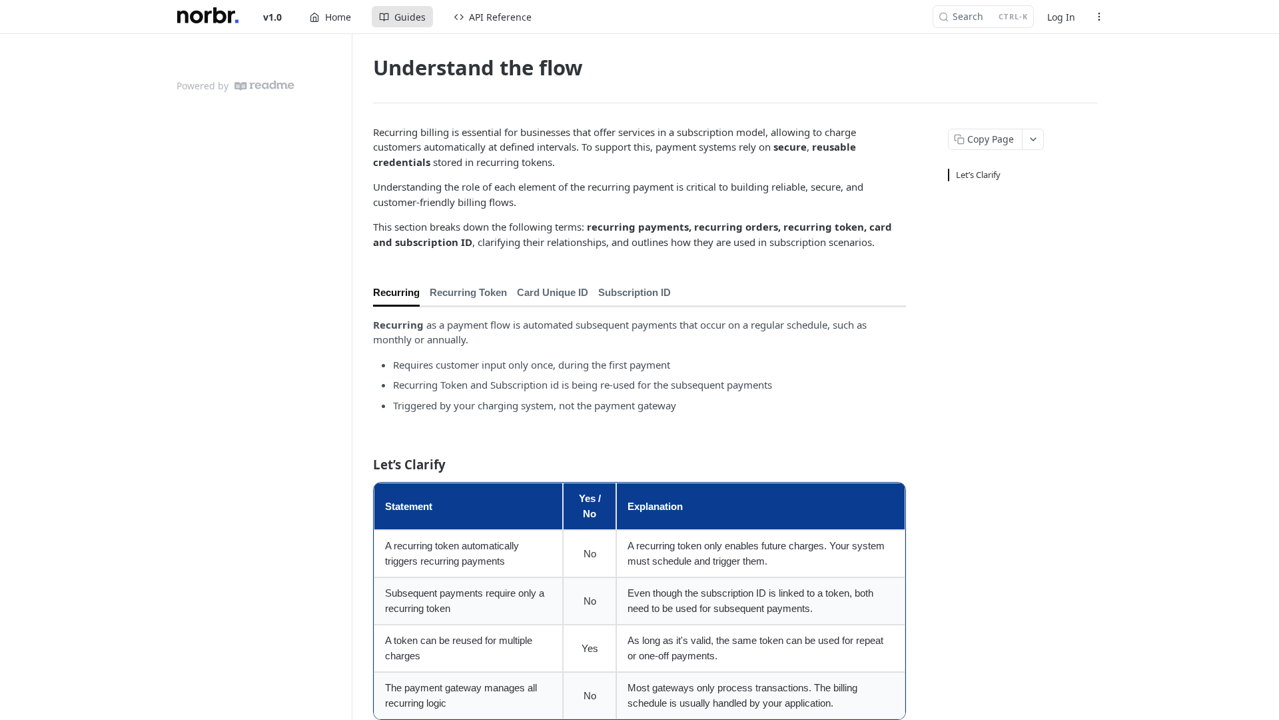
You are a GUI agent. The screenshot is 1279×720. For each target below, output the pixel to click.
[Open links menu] (1099, 16)
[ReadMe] (264, 86)
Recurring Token (468, 292)
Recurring (396, 292)
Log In (1061, 17)
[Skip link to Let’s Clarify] (364, 464)
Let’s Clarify (978, 175)
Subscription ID (634, 292)
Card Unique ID (552, 292)
